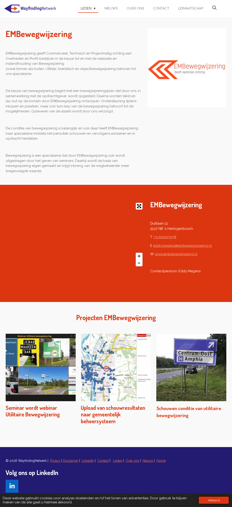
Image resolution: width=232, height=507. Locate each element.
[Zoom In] (139, 256)
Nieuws (148, 460)
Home (161, 460)
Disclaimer (70, 460)
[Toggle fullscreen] (139, 206)
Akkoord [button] (214, 500)
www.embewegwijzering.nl (176, 254)
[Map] (75, 234)
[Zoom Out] (139, 263)
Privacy (55, 460)
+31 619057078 (164, 237)
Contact (103, 460)
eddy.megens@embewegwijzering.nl (182, 246)
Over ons (132, 460)
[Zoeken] (214, 8)
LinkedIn (88, 460)
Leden (117, 460)
